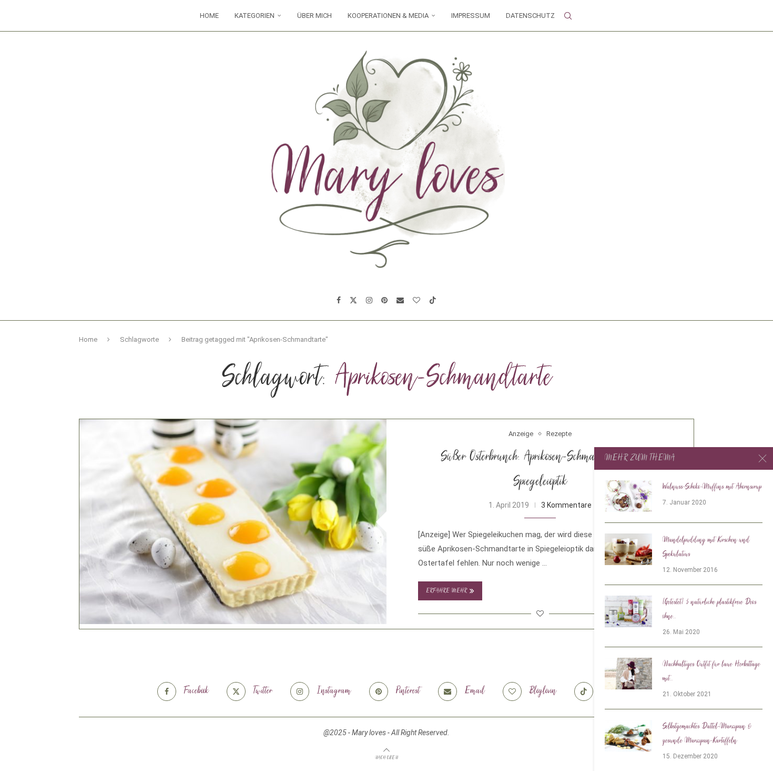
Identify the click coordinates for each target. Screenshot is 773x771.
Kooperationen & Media (388, 15)
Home (209, 15)
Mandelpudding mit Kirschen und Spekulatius (706, 547)
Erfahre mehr (446, 591)
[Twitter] (353, 300)
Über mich (314, 15)
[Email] (400, 300)
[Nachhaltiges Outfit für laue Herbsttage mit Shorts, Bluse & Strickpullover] (628, 673)
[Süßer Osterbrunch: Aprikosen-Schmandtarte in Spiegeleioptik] (233, 521)
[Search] (568, 16)
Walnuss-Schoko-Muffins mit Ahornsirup (712, 487)
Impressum (470, 15)
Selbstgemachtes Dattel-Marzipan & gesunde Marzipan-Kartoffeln (707, 733)
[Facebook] (339, 300)
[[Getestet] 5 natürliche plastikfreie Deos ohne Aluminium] (628, 611)
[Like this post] (540, 613)
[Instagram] (369, 300)
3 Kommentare (566, 505)
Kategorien (254, 15)
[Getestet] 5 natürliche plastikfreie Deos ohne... (710, 609)
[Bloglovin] (416, 300)
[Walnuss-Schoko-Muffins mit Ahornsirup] (628, 496)
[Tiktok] (432, 300)
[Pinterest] (384, 300)
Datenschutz (530, 15)
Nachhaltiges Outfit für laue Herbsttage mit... (711, 671)
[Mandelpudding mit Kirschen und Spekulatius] (628, 549)
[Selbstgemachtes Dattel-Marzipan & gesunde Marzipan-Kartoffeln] (628, 736)
